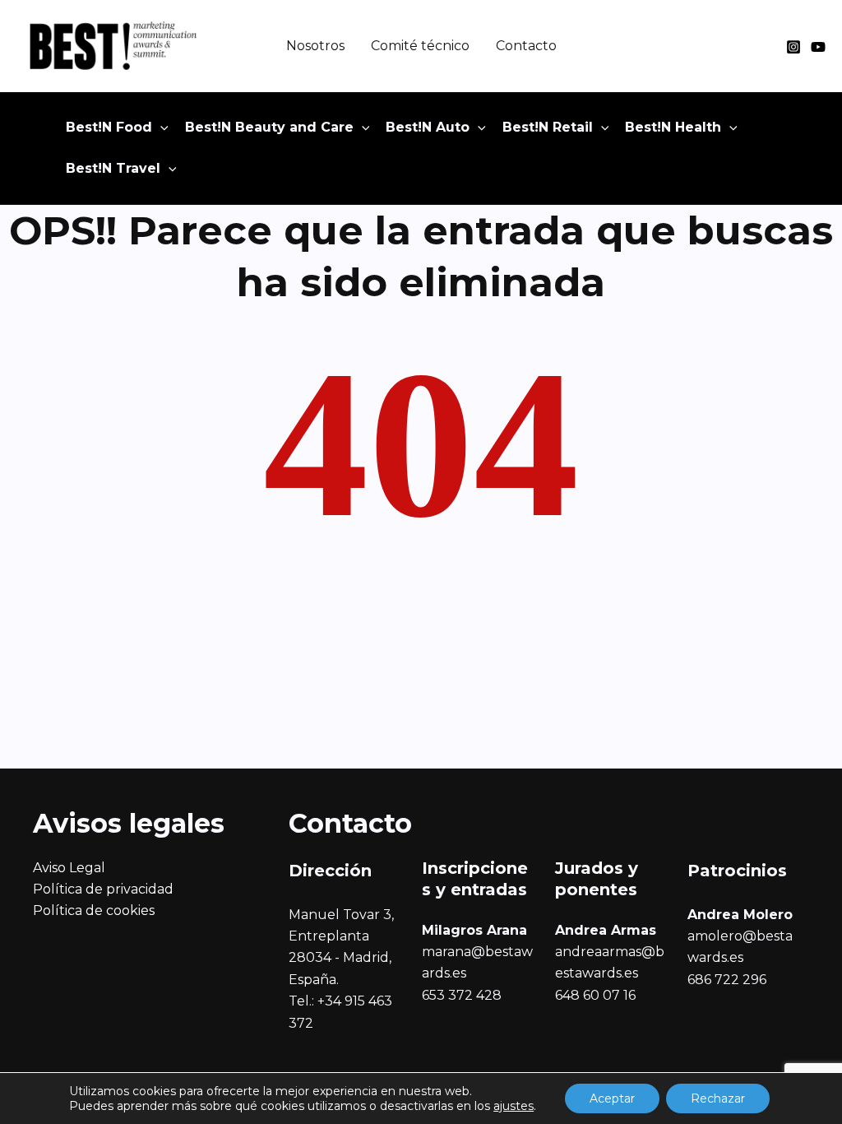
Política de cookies (94, 910)
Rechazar (718, 1098)
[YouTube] (818, 46)
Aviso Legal (69, 868)
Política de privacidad (103, 889)
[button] (160, 127)
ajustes (513, 1105)
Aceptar (612, 1098)
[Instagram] (793, 46)
